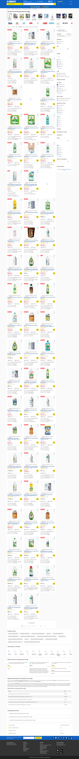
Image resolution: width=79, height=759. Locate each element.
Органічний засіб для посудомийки (37, 639)
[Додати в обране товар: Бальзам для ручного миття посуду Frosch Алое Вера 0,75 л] (21, 142)
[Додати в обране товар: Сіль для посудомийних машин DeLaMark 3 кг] (38, 199)
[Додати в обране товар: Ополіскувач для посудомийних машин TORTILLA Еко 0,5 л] (38, 283)
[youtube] (56, 738)
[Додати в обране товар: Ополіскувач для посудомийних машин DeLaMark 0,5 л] (38, 396)
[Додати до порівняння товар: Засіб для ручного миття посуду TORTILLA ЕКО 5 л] (21, 87)
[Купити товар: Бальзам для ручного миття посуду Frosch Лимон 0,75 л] (21, 301)
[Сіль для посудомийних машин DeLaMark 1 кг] (31, 345)
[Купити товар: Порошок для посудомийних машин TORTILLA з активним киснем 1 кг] (21, 527)
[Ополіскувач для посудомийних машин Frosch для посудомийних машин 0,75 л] (31, 176)
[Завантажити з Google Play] (60, 753)
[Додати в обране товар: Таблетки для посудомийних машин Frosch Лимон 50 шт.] (38, 114)
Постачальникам (26, 748)
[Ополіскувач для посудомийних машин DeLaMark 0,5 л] (31, 402)
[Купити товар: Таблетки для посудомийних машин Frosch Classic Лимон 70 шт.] (54, 76)
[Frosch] (17, 23)
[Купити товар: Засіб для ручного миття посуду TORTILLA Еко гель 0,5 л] (37, 160)
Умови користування (60, 743)
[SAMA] (72, 23)
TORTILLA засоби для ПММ (12, 633)
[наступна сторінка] (45, 626)
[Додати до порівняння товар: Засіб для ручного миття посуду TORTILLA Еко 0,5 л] (38, 426)
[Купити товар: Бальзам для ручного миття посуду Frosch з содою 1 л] (54, 132)
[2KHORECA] (65, 23)
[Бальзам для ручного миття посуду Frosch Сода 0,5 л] (47, 345)
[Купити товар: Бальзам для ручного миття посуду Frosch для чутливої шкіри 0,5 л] (21, 584)
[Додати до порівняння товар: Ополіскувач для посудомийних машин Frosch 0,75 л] (54, 144)
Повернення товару (43, 747)
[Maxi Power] (31, 23)
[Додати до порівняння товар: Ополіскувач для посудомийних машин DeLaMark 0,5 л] (38, 398)
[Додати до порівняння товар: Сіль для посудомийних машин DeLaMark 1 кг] (38, 341)
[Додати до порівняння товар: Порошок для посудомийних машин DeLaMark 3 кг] (54, 482)
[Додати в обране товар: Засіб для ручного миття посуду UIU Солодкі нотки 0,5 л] (21, 227)
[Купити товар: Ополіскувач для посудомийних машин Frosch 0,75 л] (54, 160)
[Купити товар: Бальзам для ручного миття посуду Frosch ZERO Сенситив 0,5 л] (21, 330)
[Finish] (10, 23)
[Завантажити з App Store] (60, 750)
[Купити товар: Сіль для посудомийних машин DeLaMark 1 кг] (37, 358)
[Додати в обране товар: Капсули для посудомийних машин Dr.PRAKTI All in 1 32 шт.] (54, 424)
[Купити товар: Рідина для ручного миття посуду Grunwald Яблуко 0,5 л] (21, 555)
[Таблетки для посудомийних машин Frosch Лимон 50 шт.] (31, 120)
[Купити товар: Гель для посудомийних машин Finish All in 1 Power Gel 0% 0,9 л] (37, 584)
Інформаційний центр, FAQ (11, 743)
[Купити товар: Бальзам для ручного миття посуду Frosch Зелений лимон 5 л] (21, 48)
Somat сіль (26, 639)
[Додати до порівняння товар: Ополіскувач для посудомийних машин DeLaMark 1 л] (21, 595)
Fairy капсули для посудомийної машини (28, 636)
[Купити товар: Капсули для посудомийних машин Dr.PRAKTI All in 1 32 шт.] (54, 442)
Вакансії (24, 747)
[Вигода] (60, 1)
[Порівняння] (58, 4)
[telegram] (66, 738)
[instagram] (58, 738)
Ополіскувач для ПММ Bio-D (24, 633)
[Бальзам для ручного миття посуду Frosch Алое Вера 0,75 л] (14, 148)
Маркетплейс (25, 749)
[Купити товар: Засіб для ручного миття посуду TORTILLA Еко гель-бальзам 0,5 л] (54, 527)
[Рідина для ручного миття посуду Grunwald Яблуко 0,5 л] (14, 543)
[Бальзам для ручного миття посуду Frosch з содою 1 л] (47, 120)
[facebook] (53, 738)
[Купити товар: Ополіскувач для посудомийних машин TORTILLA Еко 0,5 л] (37, 301)
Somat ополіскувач (62, 636)
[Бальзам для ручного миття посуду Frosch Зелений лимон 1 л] (47, 92)
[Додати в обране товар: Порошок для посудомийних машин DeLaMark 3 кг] (54, 481)
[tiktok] (64, 738)
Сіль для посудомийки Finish (58, 633)
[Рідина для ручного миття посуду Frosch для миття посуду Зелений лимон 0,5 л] (47, 204)
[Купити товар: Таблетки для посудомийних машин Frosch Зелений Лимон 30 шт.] (21, 132)
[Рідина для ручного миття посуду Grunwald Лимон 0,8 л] (47, 289)
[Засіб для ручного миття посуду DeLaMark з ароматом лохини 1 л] (47, 458)
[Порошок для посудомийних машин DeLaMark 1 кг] (14, 374)
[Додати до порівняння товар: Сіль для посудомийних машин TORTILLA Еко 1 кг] (38, 313)
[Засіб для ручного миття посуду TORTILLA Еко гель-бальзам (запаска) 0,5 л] (31, 233)
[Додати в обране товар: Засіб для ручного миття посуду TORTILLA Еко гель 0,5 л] (38, 142)
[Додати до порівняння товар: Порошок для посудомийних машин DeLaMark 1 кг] (21, 370)
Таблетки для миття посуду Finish (51, 639)
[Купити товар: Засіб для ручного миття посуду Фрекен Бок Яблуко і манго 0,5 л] (37, 527)
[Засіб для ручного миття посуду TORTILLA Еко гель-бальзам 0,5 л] (47, 515)
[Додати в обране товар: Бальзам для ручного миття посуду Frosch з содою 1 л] (54, 114)
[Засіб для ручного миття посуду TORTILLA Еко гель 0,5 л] (31, 148)
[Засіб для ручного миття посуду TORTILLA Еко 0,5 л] (31, 430)
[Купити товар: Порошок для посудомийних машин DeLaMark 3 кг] (54, 499)
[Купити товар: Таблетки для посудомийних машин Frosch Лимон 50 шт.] (37, 132)
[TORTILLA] (38, 23)
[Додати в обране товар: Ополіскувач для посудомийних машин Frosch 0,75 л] (54, 142)
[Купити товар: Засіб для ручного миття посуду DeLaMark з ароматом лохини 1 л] (54, 471)
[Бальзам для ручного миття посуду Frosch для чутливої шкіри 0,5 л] (14, 571)
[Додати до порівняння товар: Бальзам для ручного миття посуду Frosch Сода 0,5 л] (54, 341)
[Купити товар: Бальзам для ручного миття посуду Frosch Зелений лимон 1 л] (54, 104)
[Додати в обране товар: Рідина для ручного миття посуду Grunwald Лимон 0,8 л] (54, 283)
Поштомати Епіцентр (43, 753)
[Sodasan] (51, 23)
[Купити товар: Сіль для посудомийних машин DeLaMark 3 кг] (37, 217)
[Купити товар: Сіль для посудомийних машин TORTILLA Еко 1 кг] (37, 330)
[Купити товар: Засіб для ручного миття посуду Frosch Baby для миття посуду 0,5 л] (37, 76)
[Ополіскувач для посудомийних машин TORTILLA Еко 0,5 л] (31, 289)
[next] (71, 646)
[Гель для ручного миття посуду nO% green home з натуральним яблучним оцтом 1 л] (14, 458)
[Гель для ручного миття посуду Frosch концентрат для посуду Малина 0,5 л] (31, 374)
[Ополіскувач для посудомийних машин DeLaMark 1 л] (14, 599)
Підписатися (38, 737)
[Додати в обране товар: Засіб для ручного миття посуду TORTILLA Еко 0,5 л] (38, 424)
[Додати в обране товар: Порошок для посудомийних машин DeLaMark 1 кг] (21, 368)
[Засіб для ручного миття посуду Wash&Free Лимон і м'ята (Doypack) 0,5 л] (47, 317)
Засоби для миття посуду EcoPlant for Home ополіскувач (46, 636)
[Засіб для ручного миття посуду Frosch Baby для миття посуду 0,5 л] (31, 63)
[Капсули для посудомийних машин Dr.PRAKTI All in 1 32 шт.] (47, 430)
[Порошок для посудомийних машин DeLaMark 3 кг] (47, 487)
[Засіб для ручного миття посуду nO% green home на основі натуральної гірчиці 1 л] (14, 487)
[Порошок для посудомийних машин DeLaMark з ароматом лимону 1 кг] (31, 35)
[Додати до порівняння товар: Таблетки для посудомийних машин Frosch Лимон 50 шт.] (38, 116)
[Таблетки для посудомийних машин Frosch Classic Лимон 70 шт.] (47, 63)
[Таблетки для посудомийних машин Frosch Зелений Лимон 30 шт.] (14, 120)
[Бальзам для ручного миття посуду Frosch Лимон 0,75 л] (14, 289)
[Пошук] (54, 4)
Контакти (24, 746)
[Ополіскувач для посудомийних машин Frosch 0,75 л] (47, 148)
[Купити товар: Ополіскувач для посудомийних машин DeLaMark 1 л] (21, 612)
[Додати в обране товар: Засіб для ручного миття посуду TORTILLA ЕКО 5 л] (21, 86)
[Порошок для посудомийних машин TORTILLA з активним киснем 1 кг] (14, 515)
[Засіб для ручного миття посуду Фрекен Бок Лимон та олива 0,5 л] (14, 345)
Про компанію (25, 743)
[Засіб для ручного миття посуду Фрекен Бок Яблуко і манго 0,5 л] (31, 515)
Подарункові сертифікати (44, 750)
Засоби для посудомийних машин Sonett (15, 639)
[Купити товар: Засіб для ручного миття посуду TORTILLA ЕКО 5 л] (21, 104)
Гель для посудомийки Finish (13, 636)
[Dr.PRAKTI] (44, 23)
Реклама (24, 750)
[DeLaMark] (24, 23)
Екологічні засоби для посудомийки (38, 633)
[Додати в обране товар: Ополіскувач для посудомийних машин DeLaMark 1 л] (21, 594)
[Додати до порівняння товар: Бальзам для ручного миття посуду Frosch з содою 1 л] (54, 116)
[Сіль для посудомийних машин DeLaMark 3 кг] (31, 204)
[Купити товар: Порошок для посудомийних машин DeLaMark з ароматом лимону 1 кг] (37, 48)
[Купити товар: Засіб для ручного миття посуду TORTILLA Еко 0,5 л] (37, 442)
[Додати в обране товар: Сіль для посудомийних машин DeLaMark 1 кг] (38, 340)
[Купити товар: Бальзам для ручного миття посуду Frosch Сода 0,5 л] (54, 358)
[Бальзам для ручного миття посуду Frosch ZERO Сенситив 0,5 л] (14, 317)
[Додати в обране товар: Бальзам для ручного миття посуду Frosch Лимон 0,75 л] (21, 283)
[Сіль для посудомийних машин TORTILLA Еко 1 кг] (31, 317)
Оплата (41, 743)
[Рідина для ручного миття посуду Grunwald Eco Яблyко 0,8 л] (47, 374)
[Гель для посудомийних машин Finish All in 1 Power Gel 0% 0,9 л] (31, 571)
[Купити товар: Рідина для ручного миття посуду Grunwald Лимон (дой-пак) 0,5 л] (37, 555)
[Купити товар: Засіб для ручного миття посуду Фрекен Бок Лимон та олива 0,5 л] (21, 358)
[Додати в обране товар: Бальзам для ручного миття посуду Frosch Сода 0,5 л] (54, 340)
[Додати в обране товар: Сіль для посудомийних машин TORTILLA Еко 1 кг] (38, 312)
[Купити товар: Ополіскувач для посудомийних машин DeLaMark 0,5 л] (37, 414)
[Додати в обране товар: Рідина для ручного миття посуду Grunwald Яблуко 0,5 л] (21, 537)
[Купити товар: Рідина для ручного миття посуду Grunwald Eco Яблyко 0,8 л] (54, 386)
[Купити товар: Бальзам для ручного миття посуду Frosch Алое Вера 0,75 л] (21, 160)
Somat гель (49, 633)
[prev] (68, 646)
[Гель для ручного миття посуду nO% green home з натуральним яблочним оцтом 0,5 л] (14, 63)
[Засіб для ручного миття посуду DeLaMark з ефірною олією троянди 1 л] (47, 35)
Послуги (41, 749)
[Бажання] (63, 4)
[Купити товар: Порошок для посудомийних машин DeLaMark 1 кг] (21, 386)
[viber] (61, 738)
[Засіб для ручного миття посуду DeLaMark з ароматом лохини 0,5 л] (47, 571)
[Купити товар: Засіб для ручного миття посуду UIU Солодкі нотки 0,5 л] (21, 245)
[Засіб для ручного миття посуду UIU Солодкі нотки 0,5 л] (14, 233)
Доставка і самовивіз (43, 746)
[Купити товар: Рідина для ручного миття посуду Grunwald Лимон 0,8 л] (54, 301)
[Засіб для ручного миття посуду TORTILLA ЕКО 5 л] (14, 92)
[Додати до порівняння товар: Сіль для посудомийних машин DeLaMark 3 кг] (38, 200)
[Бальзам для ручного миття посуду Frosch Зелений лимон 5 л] (14, 35)
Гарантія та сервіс (43, 748)
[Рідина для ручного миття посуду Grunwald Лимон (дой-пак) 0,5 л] (31, 543)
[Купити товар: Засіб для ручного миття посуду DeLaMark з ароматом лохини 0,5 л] (54, 584)
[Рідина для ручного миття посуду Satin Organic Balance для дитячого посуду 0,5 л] (14, 204)
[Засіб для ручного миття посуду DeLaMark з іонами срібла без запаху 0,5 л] (47, 402)
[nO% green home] (58, 23)
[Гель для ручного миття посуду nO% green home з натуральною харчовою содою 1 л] (47, 261)
